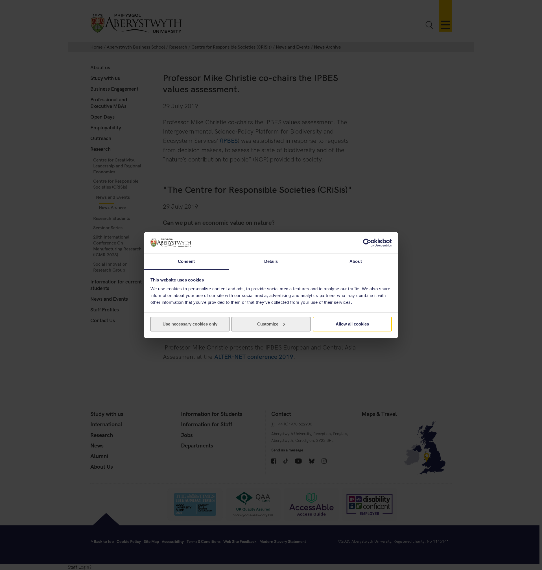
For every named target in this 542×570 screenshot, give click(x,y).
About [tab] (355, 261)
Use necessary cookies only (190, 324)
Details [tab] (271, 261)
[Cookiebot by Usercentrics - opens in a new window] (367, 243)
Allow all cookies (352, 324)
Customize (267, 324)
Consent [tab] (186, 261)
